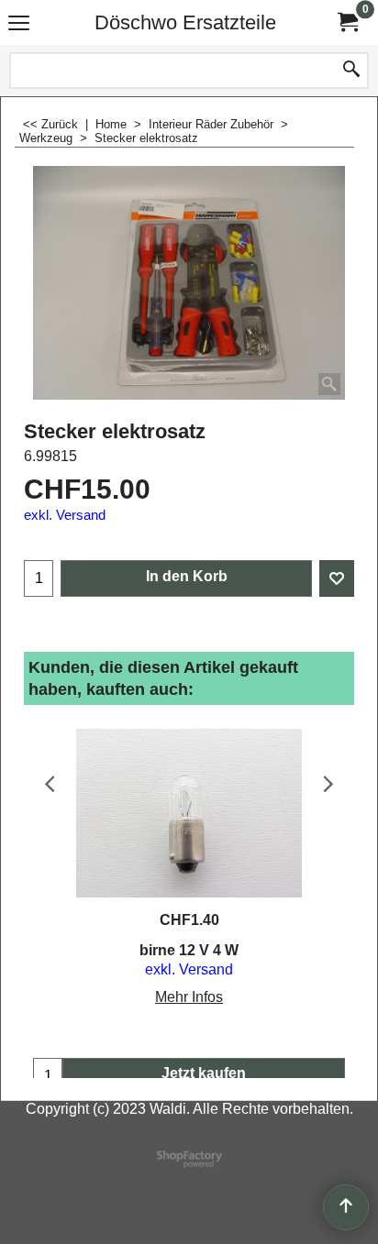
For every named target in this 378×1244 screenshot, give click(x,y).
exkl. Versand (65, 515)
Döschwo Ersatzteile (185, 22)
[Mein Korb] (347, 22)
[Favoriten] (336, 578)
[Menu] (18, 24)
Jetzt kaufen (203, 1073)
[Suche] (351, 71)
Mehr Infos (189, 997)
